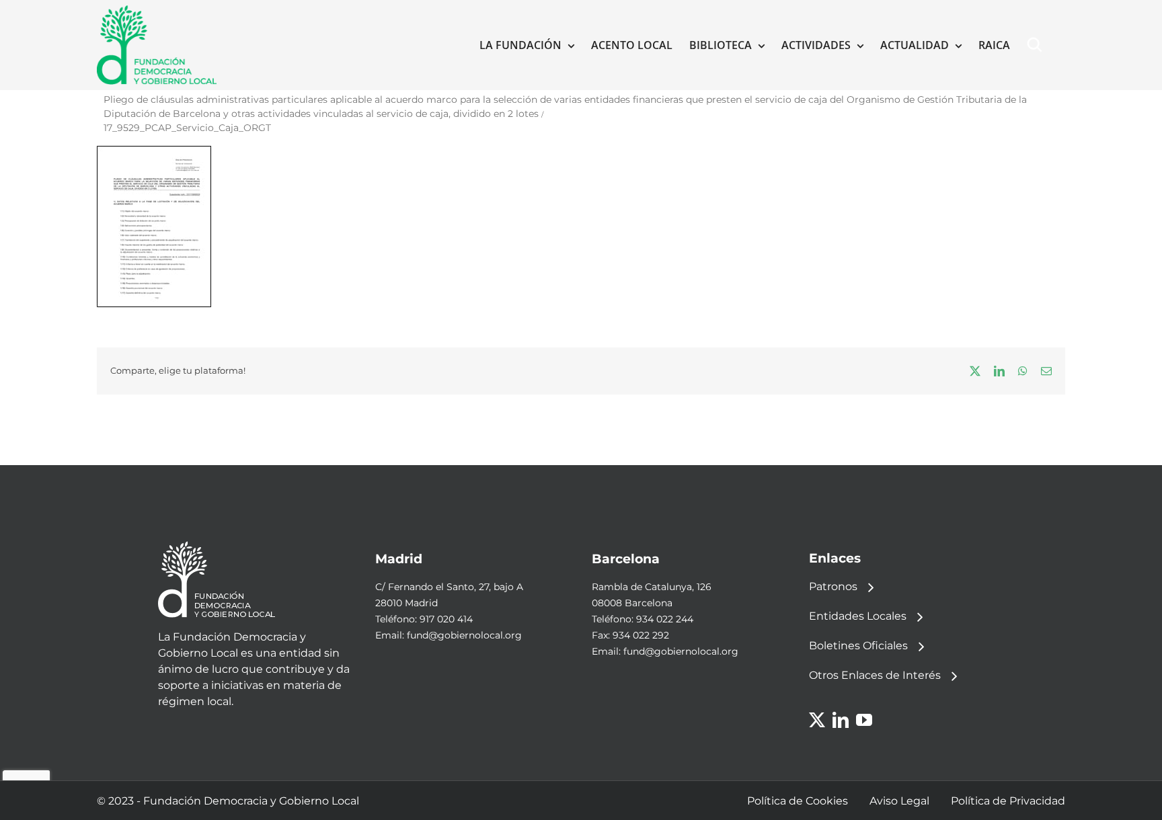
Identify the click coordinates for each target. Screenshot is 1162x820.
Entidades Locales (857, 616)
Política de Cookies (797, 800)
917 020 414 (446, 619)
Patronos (833, 586)
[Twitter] (817, 720)
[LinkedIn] (840, 720)
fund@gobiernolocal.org (464, 635)
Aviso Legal (899, 800)
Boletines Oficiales (858, 645)
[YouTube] (864, 720)
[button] (1037, 45)
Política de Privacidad (1008, 800)
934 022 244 (664, 619)
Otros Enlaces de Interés (875, 675)
